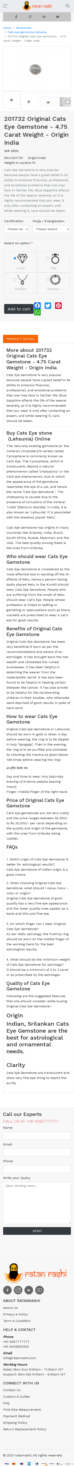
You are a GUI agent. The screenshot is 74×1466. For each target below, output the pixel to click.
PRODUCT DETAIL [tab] (20, 339)
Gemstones (23, 27)
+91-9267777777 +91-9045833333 (16, 1341)
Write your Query (16, 1178)
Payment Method (16, 1416)
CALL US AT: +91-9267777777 (30, 1121)
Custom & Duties (16, 1396)
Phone (8, 1161)
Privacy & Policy (15, 1314)
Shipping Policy (15, 1423)
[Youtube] (58, 16)
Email (7, 1144)
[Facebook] (16, 16)
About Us (10, 1308)
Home (7, 27)
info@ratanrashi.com (19, 1355)
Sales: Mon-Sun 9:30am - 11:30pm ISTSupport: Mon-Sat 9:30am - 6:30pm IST (34, 1369)
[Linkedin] (44, 16)
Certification (13, 221)
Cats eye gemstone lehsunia (27, 32)
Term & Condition (17, 1321)
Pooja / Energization (48, 221)
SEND (37, 1231)
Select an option (18, 243)
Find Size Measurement (22, 1410)
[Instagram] (30, 16)
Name (8, 1128)
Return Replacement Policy (24, 1429)
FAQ (6, 1403)
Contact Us (12, 1390)
